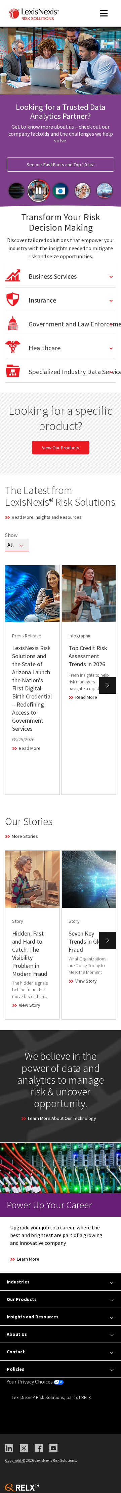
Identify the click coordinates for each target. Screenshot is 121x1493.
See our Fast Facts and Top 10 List (61, 165)
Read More (30, 748)
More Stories (25, 836)
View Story (29, 1005)
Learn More (28, 1259)
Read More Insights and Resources (47, 517)
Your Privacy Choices (30, 1381)
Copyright (15, 1460)
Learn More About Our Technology (62, 1118)
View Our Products (60, 448)
